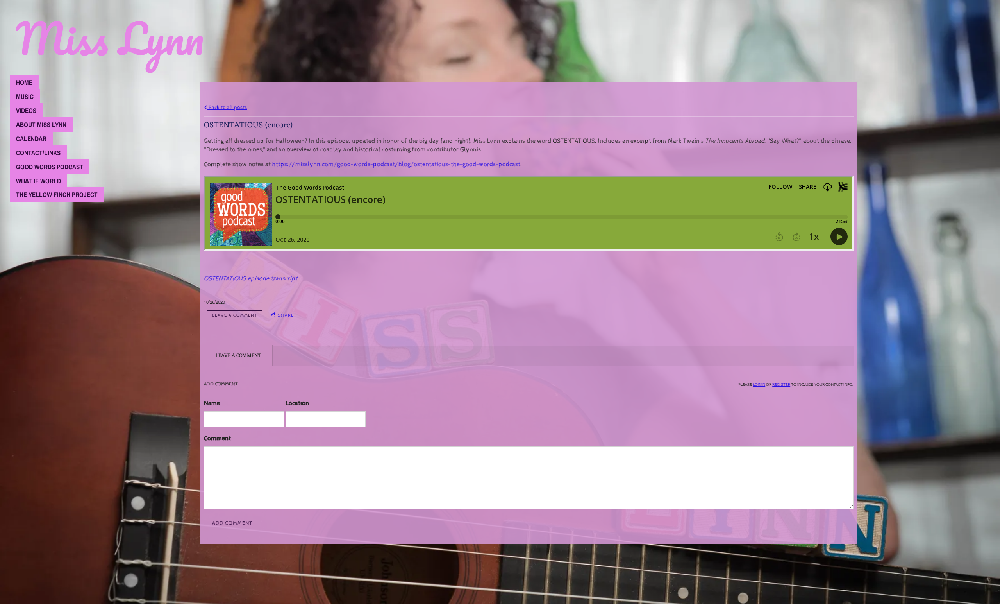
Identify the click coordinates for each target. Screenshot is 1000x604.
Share (286, 315)
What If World (38, 180)
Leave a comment (234, 315)
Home (24, 82)
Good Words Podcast (49, 166)
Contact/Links (38, 152)
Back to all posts (227, 107)
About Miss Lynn (41, 124)
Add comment (232, 523)
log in (759, 384)
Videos (26, 110)
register (781, 384)
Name (212, 403)
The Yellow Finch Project (57, 194)
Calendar (31, 138)
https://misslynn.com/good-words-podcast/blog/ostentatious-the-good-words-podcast (396, 164)
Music (25, 96)
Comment (217, 438)
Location (297, 403)
